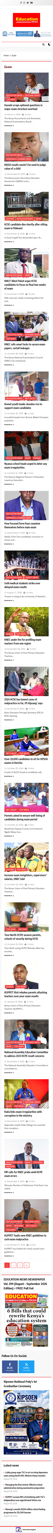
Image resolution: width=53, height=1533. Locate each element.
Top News (10, 99)
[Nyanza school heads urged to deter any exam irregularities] (26, 445)
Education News (14, 95)
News (38, 219)
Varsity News (31, 577)
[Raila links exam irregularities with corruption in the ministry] (26, 1093)
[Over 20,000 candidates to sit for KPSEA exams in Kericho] (26, 741)
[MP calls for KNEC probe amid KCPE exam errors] (26, 1154)
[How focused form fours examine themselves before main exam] (26, 505)
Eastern (10, 219)
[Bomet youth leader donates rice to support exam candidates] (26, 386)
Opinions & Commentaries (18, 159)
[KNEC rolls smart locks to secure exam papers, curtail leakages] (26, 326)
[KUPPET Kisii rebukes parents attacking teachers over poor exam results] (26, 975)
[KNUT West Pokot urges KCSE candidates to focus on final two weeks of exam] (26, 262)
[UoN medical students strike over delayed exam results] (26, 565)
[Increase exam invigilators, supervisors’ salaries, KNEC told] (26, 857)
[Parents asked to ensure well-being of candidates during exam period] (26, 797)
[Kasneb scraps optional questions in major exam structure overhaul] (26, 87)
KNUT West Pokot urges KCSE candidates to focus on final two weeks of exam (25, 284)
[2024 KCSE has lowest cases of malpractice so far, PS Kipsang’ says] (26, 681)
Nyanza (36, 458)
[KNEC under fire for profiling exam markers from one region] (26, 621)
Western (23, 929)
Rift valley (30, 398)
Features (10, 693)
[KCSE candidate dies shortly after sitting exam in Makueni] (26, 206)
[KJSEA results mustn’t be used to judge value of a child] (26, 146)
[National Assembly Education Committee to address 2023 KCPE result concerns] (26, 1034)
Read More (8, 126)
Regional (18, 1225)
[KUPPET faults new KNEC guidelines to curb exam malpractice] (26, 1215)
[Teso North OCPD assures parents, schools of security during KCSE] (26, 917)
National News (32, 95)
